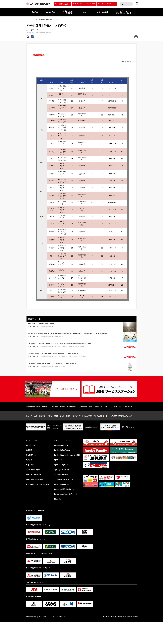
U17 (120, 406)
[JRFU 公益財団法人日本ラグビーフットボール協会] (38, 3)
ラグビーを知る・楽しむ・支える (59, 416)
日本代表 (30, 32)
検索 (122, 4)
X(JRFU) (57, 460)
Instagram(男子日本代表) (63, 489)
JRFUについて (31, 445)
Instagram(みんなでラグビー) (64, 494)
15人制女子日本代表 (85, 406)
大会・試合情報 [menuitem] (102, 12)
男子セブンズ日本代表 (50, 406)
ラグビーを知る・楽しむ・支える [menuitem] (123, 12)
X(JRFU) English (60, 465)
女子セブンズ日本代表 (68, 406)
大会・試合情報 (39, 416)
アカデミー (128, 406)
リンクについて (43, 616)
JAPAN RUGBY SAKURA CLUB (83, 4)
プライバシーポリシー (58, 616)
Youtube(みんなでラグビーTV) (65, 479)
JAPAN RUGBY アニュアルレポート (122, 416)
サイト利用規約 (31, 616)
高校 (115, 406)
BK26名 (128, 62)
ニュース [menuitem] (86, 12)
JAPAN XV (98, 406)
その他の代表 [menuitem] (50, 12)
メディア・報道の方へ (33, 474)
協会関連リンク (31, 455)
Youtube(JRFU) (60, 474)
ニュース (34, 19)
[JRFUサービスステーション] (109, 389)
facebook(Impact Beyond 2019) (66, 455)
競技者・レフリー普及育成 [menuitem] (69, 12)
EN (137, 5)
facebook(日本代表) (61, 450)
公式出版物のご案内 (33, 469)
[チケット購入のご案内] (52, 389)
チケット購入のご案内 (62, 4)
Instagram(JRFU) (60, 484)
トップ (27, 19)
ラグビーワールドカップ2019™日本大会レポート (90, 416)
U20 (110, 406)
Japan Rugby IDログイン (106, 4)
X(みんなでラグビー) (61, 469)
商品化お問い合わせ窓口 (34, 479)
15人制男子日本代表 (43, 32)
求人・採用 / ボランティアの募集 (37, 484)
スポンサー (30, 460)
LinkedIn (57, 499)
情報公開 (29, 450)
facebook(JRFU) (60, 445)
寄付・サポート (31, 465)
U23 (105, 406)
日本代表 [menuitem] (35, 12)
